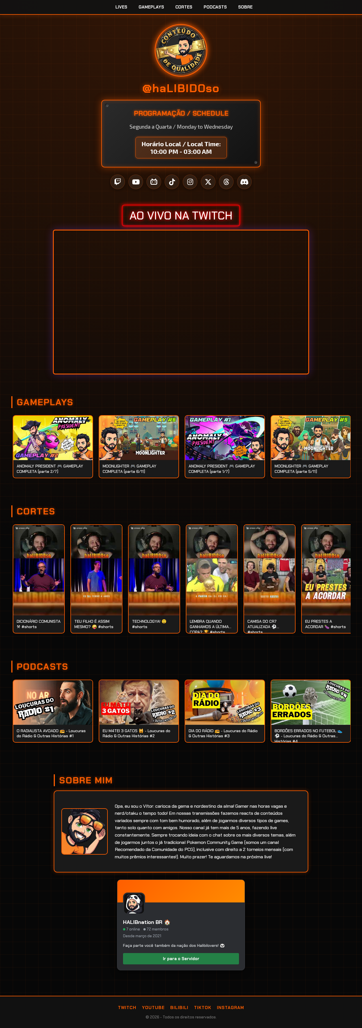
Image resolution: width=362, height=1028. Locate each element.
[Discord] (244, 181)
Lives (121, 7)
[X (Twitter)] (208, 181)
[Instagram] (190, 181)
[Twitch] (117, 181)
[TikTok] (172, 181)
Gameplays (151, 7)
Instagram (230, 1007)
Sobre (245, 7)
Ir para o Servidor (181, 959)
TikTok (202, 1007)
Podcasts (215, 7)
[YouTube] (135, 181)
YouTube (153, 1007)
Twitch (127, 1007)
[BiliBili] (153, 181)
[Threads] (226, 181)
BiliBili (179, 1007)
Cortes (183, 7)
